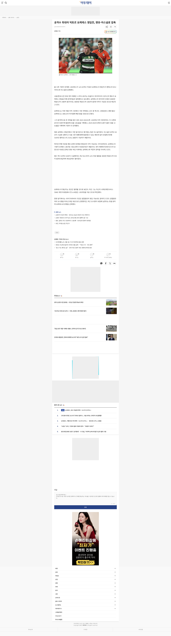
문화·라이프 (11, 17)
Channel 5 (58, 616)
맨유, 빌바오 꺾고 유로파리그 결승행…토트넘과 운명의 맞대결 (73, 220)
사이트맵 (140, 629)
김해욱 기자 (57, 31)
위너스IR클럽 (58, 619)
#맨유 (57, 232)
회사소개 (30, 629)
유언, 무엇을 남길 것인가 (63, 223)
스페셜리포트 (58, 612)
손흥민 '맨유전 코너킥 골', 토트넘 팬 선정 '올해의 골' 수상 (72, 218)
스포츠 (17, 17)
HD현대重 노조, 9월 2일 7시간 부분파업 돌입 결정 (70, 242)
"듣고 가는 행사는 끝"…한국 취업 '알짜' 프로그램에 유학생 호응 (74, 248)
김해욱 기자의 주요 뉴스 (61, 239)
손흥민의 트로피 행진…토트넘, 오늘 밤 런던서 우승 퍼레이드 (73, 215)
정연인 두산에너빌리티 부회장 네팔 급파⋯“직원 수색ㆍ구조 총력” (74, 245)
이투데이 (4, 17)
